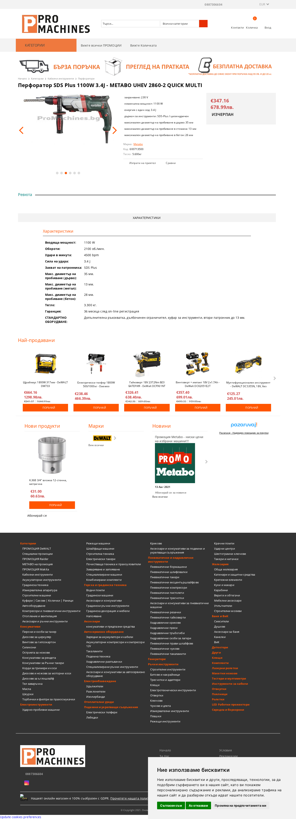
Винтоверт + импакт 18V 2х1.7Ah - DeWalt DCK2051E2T (198, 383)
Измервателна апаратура (39, 590)
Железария (220, 564)
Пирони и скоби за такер (39, 632)
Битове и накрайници (165, 675)
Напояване (93, 616)
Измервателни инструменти (169, 711)
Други (216, 652)
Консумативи (30, 626)
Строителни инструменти (167, 669)
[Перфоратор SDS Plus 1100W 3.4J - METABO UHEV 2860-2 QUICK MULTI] (68, 119)
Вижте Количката (143, 45)
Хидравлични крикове (165, 623)
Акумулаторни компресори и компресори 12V (115, 644)
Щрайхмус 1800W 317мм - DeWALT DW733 (45, 383)
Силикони (29, 647)
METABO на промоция (37, 564)
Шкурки (27, 694)
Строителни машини (36, 595)
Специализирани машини (104, 574)
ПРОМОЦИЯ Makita (35, 569)
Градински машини (99, 595)
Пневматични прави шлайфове (171, 643)
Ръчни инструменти (163, 664)
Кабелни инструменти (61, 78)
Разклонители (96, 691)
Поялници (219, 694)
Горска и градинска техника (105, 585)
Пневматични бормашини (168, 567)
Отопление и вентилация (39, 616)
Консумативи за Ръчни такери (43, 663)
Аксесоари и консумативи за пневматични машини (179, 605)
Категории (37, 78)
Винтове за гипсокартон (39, 642)
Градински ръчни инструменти (107, 606)
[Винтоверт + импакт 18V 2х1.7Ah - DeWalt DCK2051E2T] (198, 364)
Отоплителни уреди (99, 702)
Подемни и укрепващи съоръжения (111, 707)
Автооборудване (33, 606)
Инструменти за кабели (230, 684)
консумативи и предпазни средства (110, 626)
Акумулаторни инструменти (41, 580)
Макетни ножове (224, 673)
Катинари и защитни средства (234, 574)
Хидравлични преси (163, 628)
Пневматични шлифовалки (168, 572)
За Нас (164, 756)
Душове (219, 626)
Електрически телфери (101, 712)
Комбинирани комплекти (104, 580)
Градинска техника (35, 585)
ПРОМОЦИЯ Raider (35, 559)
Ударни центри (224, 548)
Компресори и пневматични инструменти (51, 611)
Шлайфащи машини (100, 548)
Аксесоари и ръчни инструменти (45, 621)
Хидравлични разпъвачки (104, 662)
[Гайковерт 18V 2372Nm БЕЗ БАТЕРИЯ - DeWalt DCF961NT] (147, 364)
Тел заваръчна (32, 684)
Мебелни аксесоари (227, 600)
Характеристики (147, 218)
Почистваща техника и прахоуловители (113, 564)
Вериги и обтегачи (227, 595)
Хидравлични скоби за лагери (170, 638)
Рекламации (228, 756)
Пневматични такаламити (168, 654)
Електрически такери (100, 559)
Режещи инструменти (165, 721)
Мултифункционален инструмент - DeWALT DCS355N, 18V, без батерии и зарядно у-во (248, 384)
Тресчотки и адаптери (165, 680)
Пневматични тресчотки (167, 598)
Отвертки (156, 695)
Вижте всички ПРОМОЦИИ (101, 45)
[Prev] (22, 130)
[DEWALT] (102, 438)
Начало (22, 78)
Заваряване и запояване (103, 569)
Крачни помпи (224, 543)
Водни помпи (95, 590)
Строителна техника (100, 554)
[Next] (113, 130)
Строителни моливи (228, 611)
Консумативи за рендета (39, 658)
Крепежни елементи (228, 580)
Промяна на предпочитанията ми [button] (240, 805)
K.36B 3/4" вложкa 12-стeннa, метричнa (48, 481)
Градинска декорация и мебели (108, 611)
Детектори (220, 647)
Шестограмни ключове (230, 554)
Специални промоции (37, 554)
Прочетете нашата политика (132, 798)
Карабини (221, 590)
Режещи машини (98, 543)
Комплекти (220, 663)
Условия (225, 750)
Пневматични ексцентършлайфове (174, 582)
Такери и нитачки (226, 559)
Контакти (237, 27)
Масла (26, 689)
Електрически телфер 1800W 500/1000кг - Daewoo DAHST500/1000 (96, 384)
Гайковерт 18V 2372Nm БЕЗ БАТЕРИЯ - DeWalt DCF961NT (146, 383)
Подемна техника (98, 656)
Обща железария (226, 569)
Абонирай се (37, 515)
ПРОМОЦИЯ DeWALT (36, 548)
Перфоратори (86, 78)
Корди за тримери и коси (39, 668)
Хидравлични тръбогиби (167, 633)
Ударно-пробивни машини (41, 710)
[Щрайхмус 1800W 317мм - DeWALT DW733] (45, 364)
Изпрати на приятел (142, 163)
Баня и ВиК (220, 616)
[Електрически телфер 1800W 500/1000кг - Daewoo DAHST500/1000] (96, 364)
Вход (268, 27)
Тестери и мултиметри (229, 678)
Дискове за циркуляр (36, 637)
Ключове (156, 700)
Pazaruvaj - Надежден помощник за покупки (243, 433)
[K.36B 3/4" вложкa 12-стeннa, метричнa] (52, 455)
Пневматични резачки (165, 612)
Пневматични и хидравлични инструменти (170, 559)
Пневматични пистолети (167, 593)
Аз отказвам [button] (198, 805)
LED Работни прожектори (230, 704)
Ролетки (218, 699)
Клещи (154, 685)
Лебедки (92, 717)
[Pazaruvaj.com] (243, 426)
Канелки (220, 637)
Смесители (221, 621)
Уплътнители (223, 606)
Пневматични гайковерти (168, 617)
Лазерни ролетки (225, 668)
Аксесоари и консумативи (104, 600)
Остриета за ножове (36, 652)
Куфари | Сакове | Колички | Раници (47, 600)
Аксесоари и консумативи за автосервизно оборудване (115, 674)
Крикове (156, 543)
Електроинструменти (36, 704)
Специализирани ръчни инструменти (112, 667)
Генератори (157, 659)
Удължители (94, 686)
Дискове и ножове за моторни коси (46, 673)
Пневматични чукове (164, 649)
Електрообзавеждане (100, 681)
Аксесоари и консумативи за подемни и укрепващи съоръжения (177, 550)
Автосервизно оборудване (104, 632)
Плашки (155, 716)
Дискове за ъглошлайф (38, 678)
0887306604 (213, 4)
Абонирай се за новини (170, 492)
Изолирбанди (95, 697)
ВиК (216, 642)
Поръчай (48, 408)
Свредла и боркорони (228, 710)
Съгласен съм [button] (171, 805)
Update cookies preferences (20, 817)
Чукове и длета (160, 706)
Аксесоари (92, 621)
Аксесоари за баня (226, 632)
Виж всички (96, 445)
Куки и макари (224, 585)
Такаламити (94, 651)
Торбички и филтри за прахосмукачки (48, 699)
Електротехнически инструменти (173, 690)
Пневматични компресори (168, 587)
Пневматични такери (164, 577)
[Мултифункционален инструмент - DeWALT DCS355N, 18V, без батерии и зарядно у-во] (248, 364)
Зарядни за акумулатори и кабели (109, 637)
